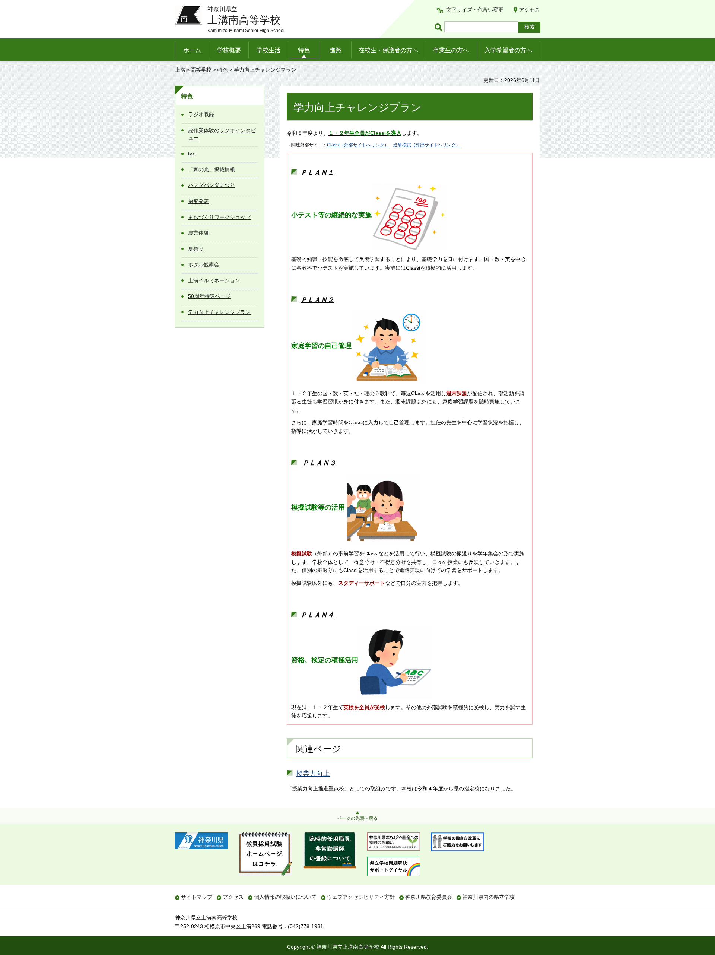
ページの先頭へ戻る (357, 818)
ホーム (192, 50)
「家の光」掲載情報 (211, 169)
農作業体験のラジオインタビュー (222, 134)
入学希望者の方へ (508, 50)
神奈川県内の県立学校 (489, 897)
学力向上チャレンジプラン (219, 312)
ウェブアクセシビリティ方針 (361, 897)
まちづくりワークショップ (219, 217)
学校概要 (229, 50)
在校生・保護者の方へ (388, 50)
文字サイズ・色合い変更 (474, 10)
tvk (191, 153)
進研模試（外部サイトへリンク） (426, 144)
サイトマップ (196, 897)
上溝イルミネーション (214, 280)
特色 (304, 50)
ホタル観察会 (203, 264)
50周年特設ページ (209, 296)
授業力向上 (313, 773)
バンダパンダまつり (211, 185)
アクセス (529, 10)
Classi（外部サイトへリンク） (358, 144)
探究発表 (198, 201)
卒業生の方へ (451, 50)
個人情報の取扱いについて (285, 897)
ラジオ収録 (201, 114)
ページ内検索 (439, 27)
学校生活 (268, 50)
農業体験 (198, 233)
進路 (335, 50)
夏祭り (196, 249)
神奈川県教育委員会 (428, 897)
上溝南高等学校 (193, 70)
